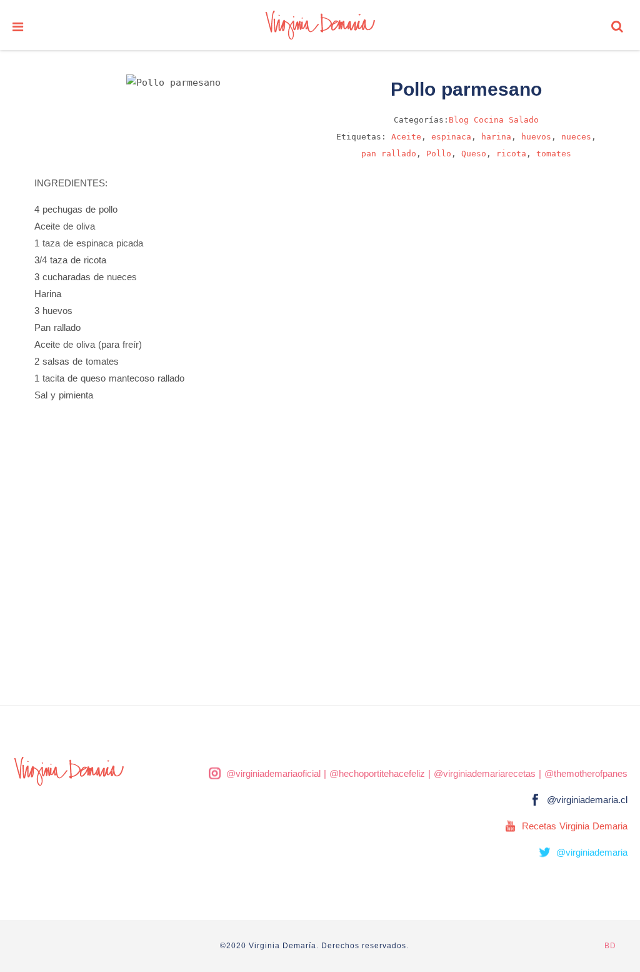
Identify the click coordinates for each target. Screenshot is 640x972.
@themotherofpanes (586, 773)
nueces (576, 136)
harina (496, 136)
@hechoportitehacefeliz (377, 773)
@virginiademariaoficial (273, 773)
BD (610, 945)
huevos (536, 136)
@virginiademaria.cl (587, 799)
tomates (553, 153)
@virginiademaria (592, 852)
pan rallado (388, 153)
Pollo (438, 153)
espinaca (451, 136)
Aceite (406, 136)
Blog (459, 119)
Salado (524, 119)
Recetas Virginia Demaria (575, 826)
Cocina (489, 119)
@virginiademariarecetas (485, 773)
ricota (511, 153)
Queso (473, 153)
